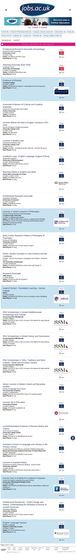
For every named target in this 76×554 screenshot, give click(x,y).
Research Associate (12, 273)
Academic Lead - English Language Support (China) (26, 156)
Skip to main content (7, 1)
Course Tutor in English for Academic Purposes (24, 478)
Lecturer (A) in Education (14, 402)
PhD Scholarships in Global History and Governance (26, 336)
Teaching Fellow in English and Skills (19, 172)
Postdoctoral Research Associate (17, 196)
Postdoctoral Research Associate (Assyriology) (24, 49)
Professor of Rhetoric (12, 80)
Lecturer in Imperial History (15, 462)
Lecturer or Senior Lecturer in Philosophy (21, 211)
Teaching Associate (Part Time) (17, 65)
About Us (9, 552)
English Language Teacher (15, 523)
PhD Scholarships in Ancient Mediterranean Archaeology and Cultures (22, 313)
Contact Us (16, 552)
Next (12, 545)
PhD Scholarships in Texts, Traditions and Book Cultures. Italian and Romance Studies (24, 361)
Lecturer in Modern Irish (13, 141)
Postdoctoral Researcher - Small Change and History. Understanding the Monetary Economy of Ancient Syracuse (25, 504)
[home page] (37, 16)
